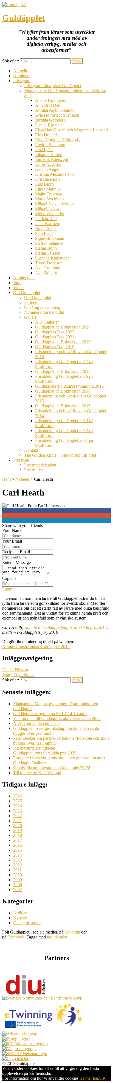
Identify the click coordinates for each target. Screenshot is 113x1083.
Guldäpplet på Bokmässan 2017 (63, 371)
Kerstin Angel (47, 169)
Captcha (9, 578)
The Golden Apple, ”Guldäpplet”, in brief (60, 455)
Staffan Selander (49, 243)
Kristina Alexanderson (54, 174)
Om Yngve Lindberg (42, 307)
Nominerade (24, 277)
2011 (17, 870)
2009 (17, 879)
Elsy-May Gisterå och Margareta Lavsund (71, 130)
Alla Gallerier (47, 322)
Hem (6, 479)
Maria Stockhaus (49, 199)
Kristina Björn (47, 179)
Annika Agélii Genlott (54, 110)
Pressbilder (33, 470)
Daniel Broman (48, 125)
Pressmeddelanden (40, 465)
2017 (17, 840)
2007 (17, 889)
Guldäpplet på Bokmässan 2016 (63, 391)
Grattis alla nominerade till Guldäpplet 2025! (51, 767)
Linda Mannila (48, 189)
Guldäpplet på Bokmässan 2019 (63, 341)
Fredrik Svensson (50, 144)
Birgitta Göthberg (50, 120)
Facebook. (16, 937)
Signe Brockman (49, 238)
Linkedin (72, 932)
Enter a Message (16, 562)
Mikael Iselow (47, 208)
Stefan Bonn (46, 248)
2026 (17, 796)
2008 (17, 884)
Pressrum (21, 460)
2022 (17, 815)
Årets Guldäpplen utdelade (36, 723)
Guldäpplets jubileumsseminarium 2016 (69, 386)
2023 (17, 810)
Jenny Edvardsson (18, 674)
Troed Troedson (49, 263)
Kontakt (31, 450)
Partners (31, 302)
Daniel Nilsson (15, 669)
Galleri (30, 317)
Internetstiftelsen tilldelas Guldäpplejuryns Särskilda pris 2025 (44, 750)
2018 (17, 835)
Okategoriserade (27, 922)
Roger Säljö (45, 228)
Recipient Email (16, 551)
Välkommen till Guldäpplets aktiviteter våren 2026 (57, 718)
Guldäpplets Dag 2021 (54, 337)
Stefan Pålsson (47, 253)
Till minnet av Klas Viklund (37, 772)
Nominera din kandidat (44, 312)
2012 (17, 865)
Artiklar (20, 913)
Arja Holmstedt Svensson (57, 115)
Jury (17, 282)
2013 (17, 860)
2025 (17, 801)
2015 (17, 850)
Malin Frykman (48, 194)
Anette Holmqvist (50, 100)
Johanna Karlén (48, 154)
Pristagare (21, 80)
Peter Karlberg (47, 223)
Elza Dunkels (46, 135)
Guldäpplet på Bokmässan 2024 (63, 327)
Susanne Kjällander (52, 258)
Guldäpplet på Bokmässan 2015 (63, 406)
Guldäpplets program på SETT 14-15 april (50, 713)
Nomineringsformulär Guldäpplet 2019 (36, 646)
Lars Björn (44, 184)
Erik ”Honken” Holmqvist (58, 139)
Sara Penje (44, 233)
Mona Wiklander (49, 213)
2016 (17, 845)
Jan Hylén (44, 149)
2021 (17, 820)
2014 (17, 855)
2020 (17, 825)
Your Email (12, 541)
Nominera (21, 75)
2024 (17, 805)
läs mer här (89, 1078)
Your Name (12, 530)
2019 (17, 830)
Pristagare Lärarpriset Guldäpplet (52, 85)
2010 (17, 874)
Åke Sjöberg (46, 272)
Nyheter (22, 479)
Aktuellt (20, 70)
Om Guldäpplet (26, 292)
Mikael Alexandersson (54, 203)
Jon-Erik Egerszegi (51, 159)
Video (18, 287)
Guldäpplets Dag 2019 (54, 346)
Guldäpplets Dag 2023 (54, 332)
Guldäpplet (23, 18)
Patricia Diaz (46, 218)
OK (102, 1078)
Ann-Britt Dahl (48, 105)
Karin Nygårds (48, 164)
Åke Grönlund (47, 268)
